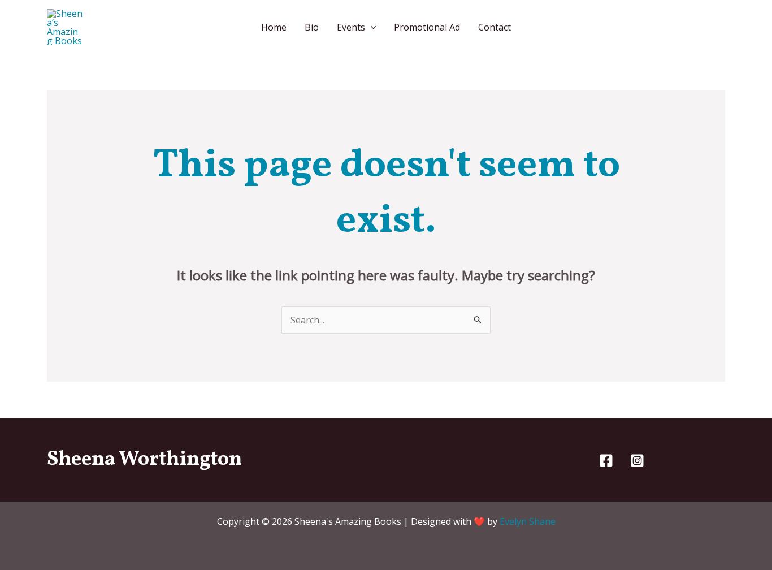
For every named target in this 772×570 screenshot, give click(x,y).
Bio (312, 27)
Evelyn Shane (528, 521)
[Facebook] (606, 461)
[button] (370, 27)
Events (351, 27)
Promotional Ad (427, 27)
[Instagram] (637, 461)
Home (274, 27)
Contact (494, 27)
